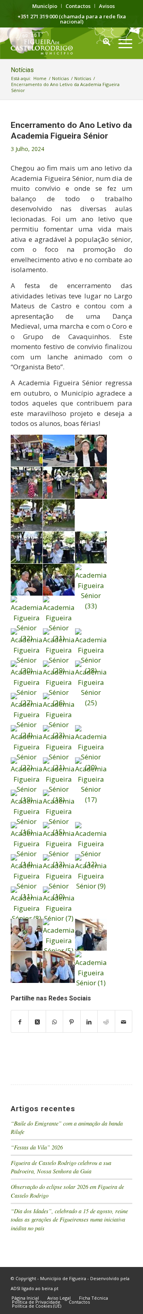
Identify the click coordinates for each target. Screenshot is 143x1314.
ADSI (15, 1288)
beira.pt (50, 1288)
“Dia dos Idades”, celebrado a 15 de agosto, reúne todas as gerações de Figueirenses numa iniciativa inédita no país (69, 1219)
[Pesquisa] (102, 43)
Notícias (22, 70)
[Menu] (121, 43)
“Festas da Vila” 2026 (37, 1147)
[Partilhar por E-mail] (123, 1021)
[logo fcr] (59, 43)
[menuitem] (45, 6)
